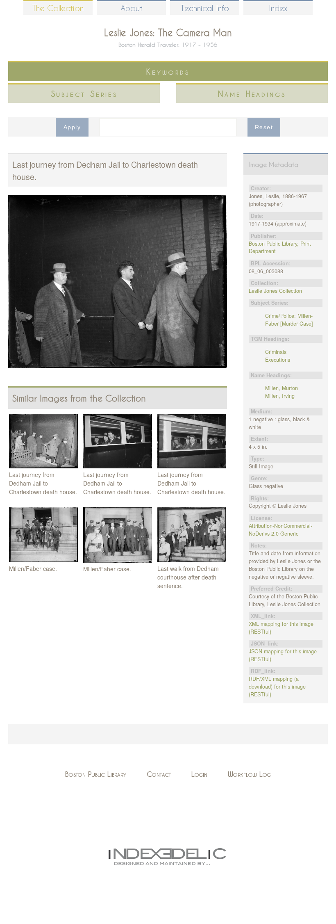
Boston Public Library (95, 774)
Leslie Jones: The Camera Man (168, 32)
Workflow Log (249, 774)
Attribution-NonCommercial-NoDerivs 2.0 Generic (280, 529)
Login (199, 774)
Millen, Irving (280, 395)
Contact (159, 774)
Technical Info (205, 8)
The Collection (58, 8)
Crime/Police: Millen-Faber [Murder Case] (289, 319)
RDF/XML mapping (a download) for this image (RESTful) (277, 686)
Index (278, 8)
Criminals (275, 352)
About (131, 8)
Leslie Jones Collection (275, 290)
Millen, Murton (281, 388)
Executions (277, 359)
